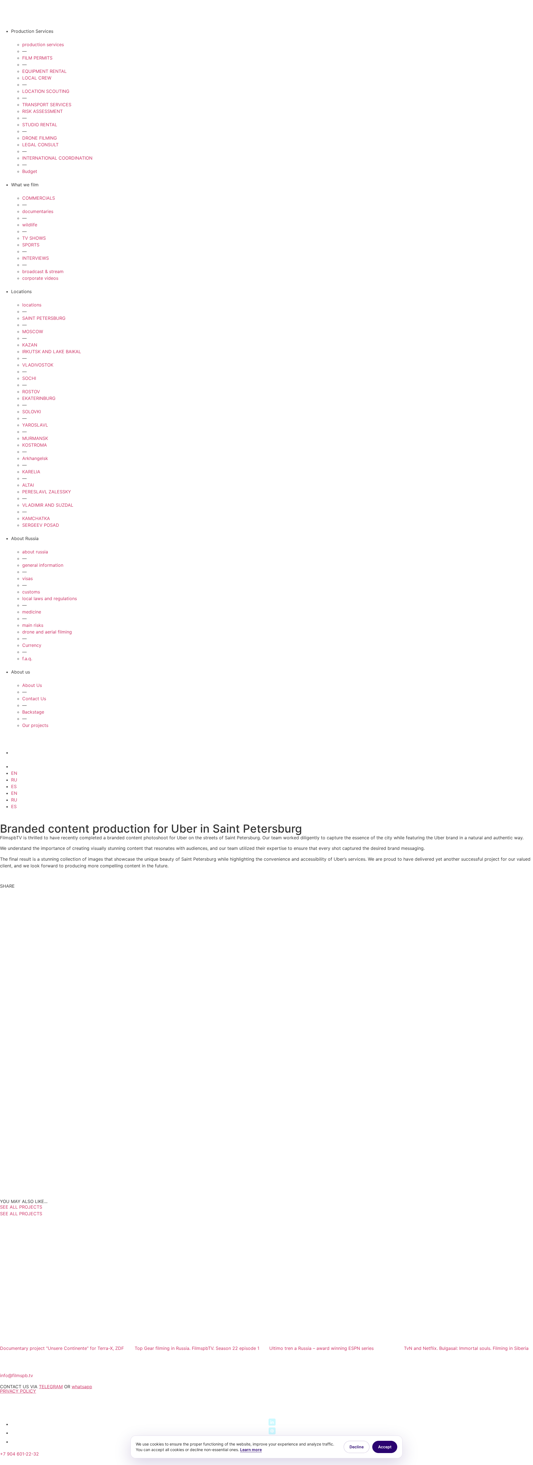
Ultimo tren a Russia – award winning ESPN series (321, 1348)
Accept (384, 1446)
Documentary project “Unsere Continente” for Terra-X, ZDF (62, 1348)
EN (14, 773)
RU (14, 780)
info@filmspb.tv (16, 1375)
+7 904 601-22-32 (19, 1454)
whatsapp (82, 1386)
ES (14, 786)
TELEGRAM (51, 1386)
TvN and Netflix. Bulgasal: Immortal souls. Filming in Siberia (466, 1348)
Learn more (251, 1449)
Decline (357, 1446)
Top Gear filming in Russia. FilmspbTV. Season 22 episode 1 (197, 1348)
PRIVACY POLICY (18, 1391)
